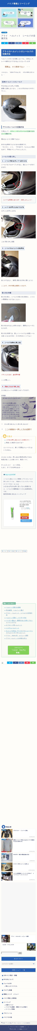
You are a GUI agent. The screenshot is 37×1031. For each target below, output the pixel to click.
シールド (5, 551)
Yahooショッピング (26, 521)
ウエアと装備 (8, 990)
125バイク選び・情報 (10, 975)
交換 (25, 551)
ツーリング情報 (10, 1009)
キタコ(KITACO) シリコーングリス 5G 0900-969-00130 (25, 504)
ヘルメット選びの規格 (13, 607)
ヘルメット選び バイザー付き (16, 617)
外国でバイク (9, 1005)
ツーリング (7, 1002)
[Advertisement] (18, 565)
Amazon (24, 514)
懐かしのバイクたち (11, 986)
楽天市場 (24, 517)
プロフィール (8, 1013)
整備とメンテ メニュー (11, 994)
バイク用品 (4, 32)
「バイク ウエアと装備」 (18, 650)
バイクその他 (8, 1017)
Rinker (27, 507)
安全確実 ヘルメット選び (15, 610)
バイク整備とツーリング (18, 3)
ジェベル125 (8, 983)
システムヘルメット (12, 628)
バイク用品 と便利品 (10, 998)
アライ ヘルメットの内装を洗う (16, 638)
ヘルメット (19, 551)
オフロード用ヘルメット (14, 625)
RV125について (9, 979)
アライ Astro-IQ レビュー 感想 (17, 635)
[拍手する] (4, 663)
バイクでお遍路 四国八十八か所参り (17, 1007)
